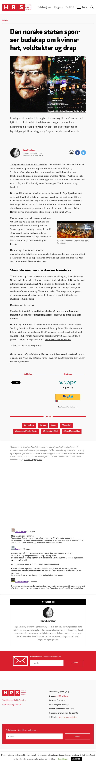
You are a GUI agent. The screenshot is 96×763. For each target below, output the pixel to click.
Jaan (54, 425)
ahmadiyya (29, 425)
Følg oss (58, 7)
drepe (43, 425)
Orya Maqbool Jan (72, 431)
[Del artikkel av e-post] (71, 152)
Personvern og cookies (11, 705)
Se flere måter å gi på (66, 406)
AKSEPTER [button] (76, 759)
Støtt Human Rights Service (14, 700)
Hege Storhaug (29, 150)
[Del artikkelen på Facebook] (77, 152)
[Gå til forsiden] (14, 693)
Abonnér (75, 663)
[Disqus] (48, 495)
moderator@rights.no (33, 460)
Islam (5, 21)
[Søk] (92, 7)
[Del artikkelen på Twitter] (83, 152)
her (32, 304)
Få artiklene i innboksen (45, 657)
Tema (84, 7)
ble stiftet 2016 (62, 211)
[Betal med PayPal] (68, 397)
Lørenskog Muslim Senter (27, 431)
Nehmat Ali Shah (51, 431)
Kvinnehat (67, 425)
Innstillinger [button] (63, 759)
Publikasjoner (45, 7)
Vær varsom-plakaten (68, 717)
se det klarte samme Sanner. (58, 339)
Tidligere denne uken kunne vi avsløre (28, 164)
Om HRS (70, 7)
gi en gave (17, 357)
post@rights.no (61, 696)
